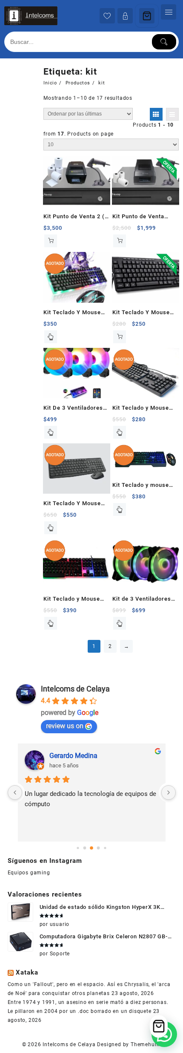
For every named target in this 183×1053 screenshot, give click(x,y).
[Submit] (164, 41)
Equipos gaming (29, 873)
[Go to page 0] (78, 848)
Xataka (27, 972)
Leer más (50, 336)
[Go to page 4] (105, 848)
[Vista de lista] (172, 114)
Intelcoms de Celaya (75, 688)
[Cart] (146, 15)
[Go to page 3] (98, 848)
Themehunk (146, 1044)
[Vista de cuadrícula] (156, 114)
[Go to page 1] (84, 848)
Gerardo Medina (73, 756)
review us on (64, 726)
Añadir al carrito (50, 240)
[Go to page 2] (91, 848)
